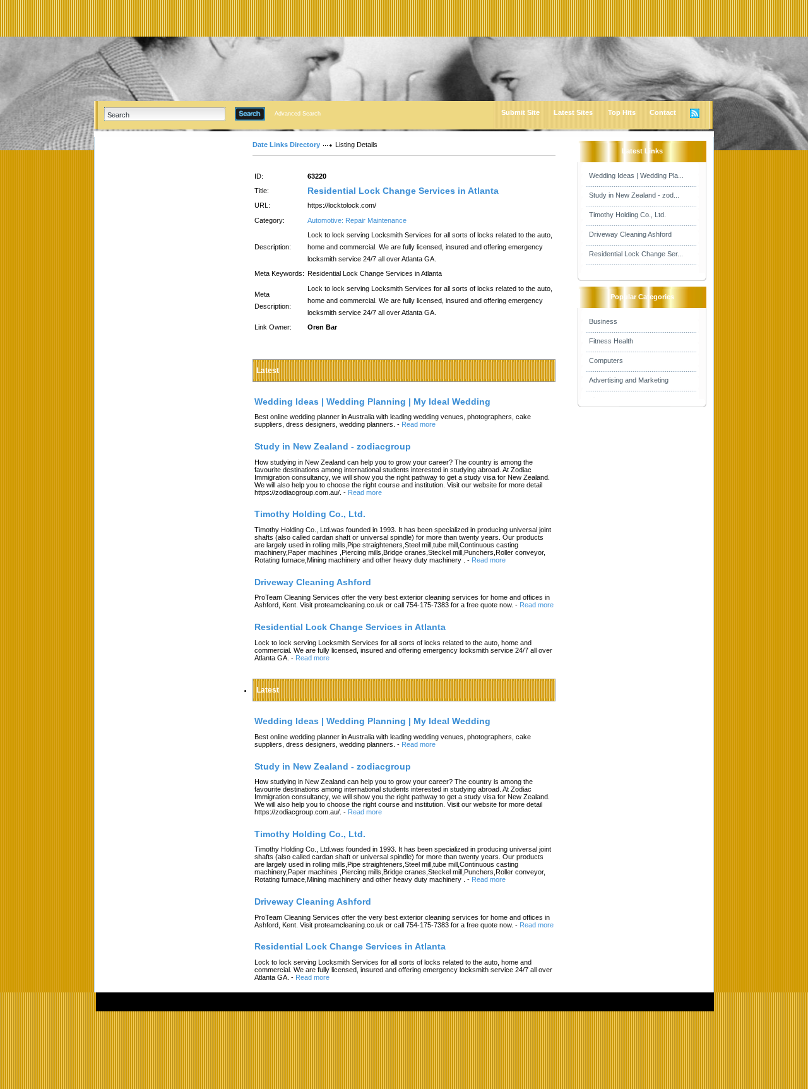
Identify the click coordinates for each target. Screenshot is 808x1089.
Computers (606, 360)
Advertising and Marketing (628, 380)
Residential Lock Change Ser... (636, 254)
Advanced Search (298, 113)
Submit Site (520, 112)
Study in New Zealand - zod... (634, 195)
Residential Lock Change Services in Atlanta (403, 191)
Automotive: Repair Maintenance (357, 220)
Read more (418, 424)
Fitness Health (611, 341)
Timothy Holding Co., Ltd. (627, 214)
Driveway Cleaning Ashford (630, 234)
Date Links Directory (286, 144)
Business (603, 321)
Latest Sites (573, 112)
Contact (663, 112)
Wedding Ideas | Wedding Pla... (636, 175)
